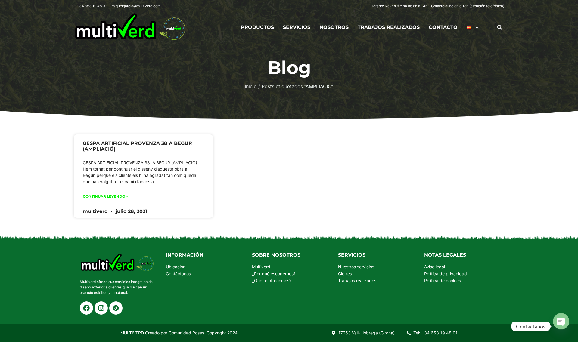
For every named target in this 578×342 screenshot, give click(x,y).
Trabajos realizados (389, 27)
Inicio (251, 86)
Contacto (443, 27)
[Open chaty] (561, 326)
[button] (499, 27)
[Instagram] (101, 308)
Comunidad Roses (186, 332)
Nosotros (334, 27)
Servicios (296, 27)
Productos (257, 27)
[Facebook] (86, 308)
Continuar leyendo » (105, 196)
